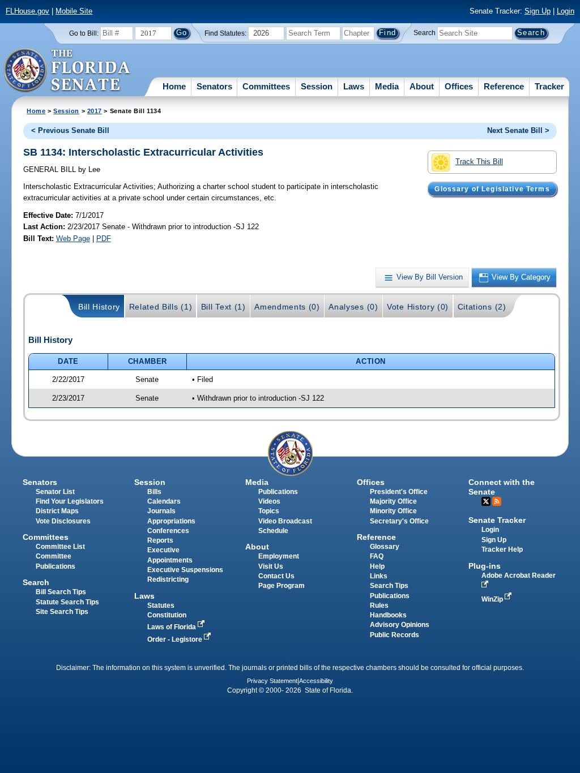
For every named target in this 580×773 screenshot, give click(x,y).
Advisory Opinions (399, 624)
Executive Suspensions (185, 569)
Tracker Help (502, 549)
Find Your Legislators (70, 501)
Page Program (281, 585)
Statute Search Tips (67, 602)
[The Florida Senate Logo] (67, 71)
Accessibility (316, 680)
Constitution (166, 615)
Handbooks (388, 615)
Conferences (168, 530)
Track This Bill (479, 161)
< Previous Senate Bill (70, 130)
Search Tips (389, 585)
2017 (94, 111)
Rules (379, 605)
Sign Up (537, 11)
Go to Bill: (84, 33)
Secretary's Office (399, 521)
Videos (269, 501)
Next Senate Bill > (518, 130)
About (422, 86)
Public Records (394, 635)
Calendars (164, 501)
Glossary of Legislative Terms (491, 189)
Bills (154, 491)
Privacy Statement (272, 680)
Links (378, 576)
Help (377, 566)
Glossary (384, 546)
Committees (266, 86)
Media (387, 86)
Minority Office (393, 511)
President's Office (399, 491)
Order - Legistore (175, 639)
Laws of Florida (172, 627)
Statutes (160, 605)
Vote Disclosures (63, 521)
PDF (103, 238)
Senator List (55, 491)
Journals (161, 511)
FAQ (376, 556)
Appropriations (171, 521)
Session (316, 86)
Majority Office (393, 501)
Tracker (549, 86)
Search (424, 32)
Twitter (486, 501)
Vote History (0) (418, 306)
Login (565, 11)
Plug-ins (484, 565)
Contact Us (276, 576)
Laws (353, 86)
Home (174, 86)
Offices (459, 86)
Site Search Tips (62, 611)
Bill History (99, 306)
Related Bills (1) (161, 306)
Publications (278, 491)
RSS (496, 501)
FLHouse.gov (27, 11)
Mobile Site (74, 11)
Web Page (73, 238)
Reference (504, 86)
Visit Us (270, 566)
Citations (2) (482, 306)
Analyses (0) (353, 306)
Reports (160, 540)
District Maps (57, 511)
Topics (268, 511)
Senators (214, 86)
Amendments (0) (287, 306)
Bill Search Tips (61, 592)
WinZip (493, 599)
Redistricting (168, 579)
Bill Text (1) (223, 306)
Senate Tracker (497, 520)
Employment (278, 556)
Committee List (60, 546)
